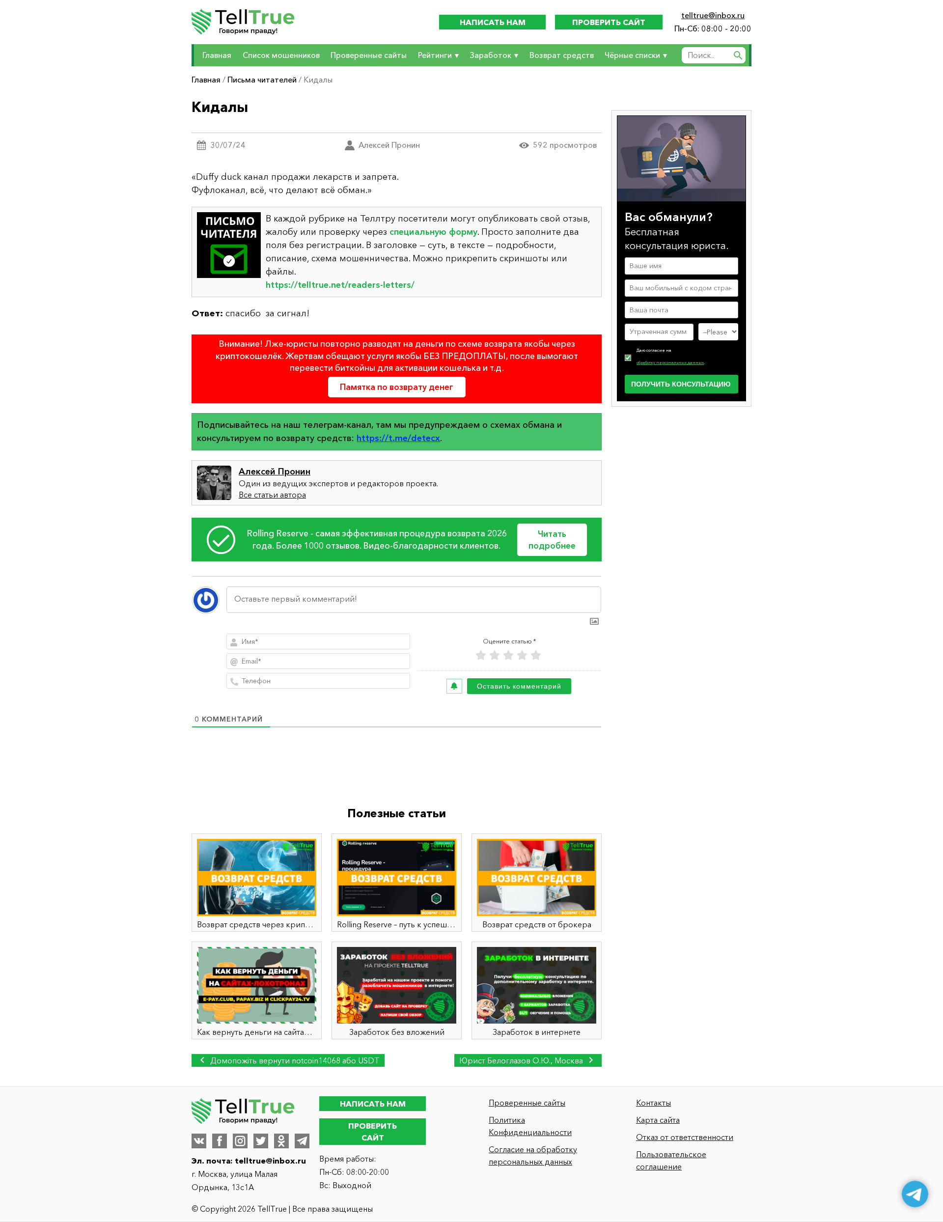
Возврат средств (561, 55)
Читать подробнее (552, 539)
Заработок (490, 55)
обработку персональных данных (670, 362)
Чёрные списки (632, 55)
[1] (481, 655)
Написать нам (493, 22)
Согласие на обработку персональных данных (533, 1155)
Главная (216, 55)
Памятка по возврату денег (396, 387)
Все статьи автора (272, 495)
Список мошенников (281, 55)
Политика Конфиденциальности (530, 1126)
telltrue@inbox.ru (713, 15)
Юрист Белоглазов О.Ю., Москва (522, 1060)
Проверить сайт (608, 22)
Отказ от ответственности (684, 1137)
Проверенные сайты (369, 55)
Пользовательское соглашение (671, 1160)
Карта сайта (658, 1120)
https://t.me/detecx (398, 438)
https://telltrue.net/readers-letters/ (340, 284)
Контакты (653, 1103)
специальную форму (433, 231)
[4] (522, 655)
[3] (508, 655)
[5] (536, 655)
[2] (494, 655)
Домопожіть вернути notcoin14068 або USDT (294, 1060)
